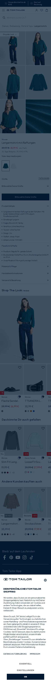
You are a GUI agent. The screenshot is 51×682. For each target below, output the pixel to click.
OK (25, 676)
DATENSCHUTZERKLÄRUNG (14, 654)
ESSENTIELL (25, 663)
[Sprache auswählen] (45, 580)
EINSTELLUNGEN (25, 670)
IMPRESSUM (35, 654)
